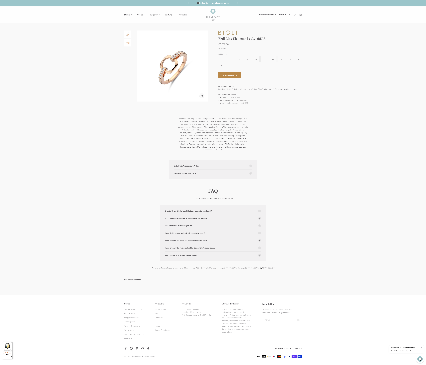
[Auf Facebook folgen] (125, 348)
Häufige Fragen (130, 313)
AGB (156, 322)
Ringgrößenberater (131, 317)
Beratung (168, 15)
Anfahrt (157, 313)
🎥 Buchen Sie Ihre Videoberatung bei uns (213, 3)
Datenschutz (159, 317)
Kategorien (154, 15)
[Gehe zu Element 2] (127, 43)
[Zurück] (188, 3)
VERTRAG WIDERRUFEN (134, 334)
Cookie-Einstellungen (163, 330)
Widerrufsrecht (130, 330)
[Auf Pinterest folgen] (137, 348)
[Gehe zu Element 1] (127, 34)
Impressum (159, 326)
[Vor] (237, 3)
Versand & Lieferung (132, 326)
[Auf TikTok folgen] (148, 348)
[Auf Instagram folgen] (131, 348)
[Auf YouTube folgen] (142, 348)
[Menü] (11, 343)
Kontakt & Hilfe (160, 309)
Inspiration (182, 15)
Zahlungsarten (129, 322)
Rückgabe (128, 338)
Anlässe (140, 15)
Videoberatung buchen (133, 309)
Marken (127, 15)
